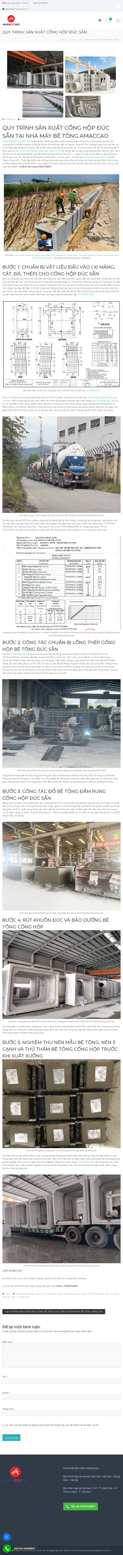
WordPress (106, 1550)
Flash (73, 1550)
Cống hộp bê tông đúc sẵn (16, 141)
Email (6, 1393)
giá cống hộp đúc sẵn (104, 400)
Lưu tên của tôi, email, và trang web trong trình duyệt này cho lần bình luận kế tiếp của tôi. (52, 1425)
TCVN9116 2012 (86, 294)
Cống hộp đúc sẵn (20, 654)
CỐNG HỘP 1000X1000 (45, 1294)
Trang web (7, 1409)
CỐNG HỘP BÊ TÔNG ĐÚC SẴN (95, 1294)
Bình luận (8, 1342)
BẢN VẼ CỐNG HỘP (25, 1294)
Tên (5, 1376)
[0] (107, 20)
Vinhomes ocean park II (94, 157)
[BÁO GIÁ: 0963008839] (7, 1548)
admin (23, 119)
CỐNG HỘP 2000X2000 (68, 1294)
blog (73, 40)
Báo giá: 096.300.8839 (83, 1506)
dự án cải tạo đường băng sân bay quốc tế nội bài (38, 150)
